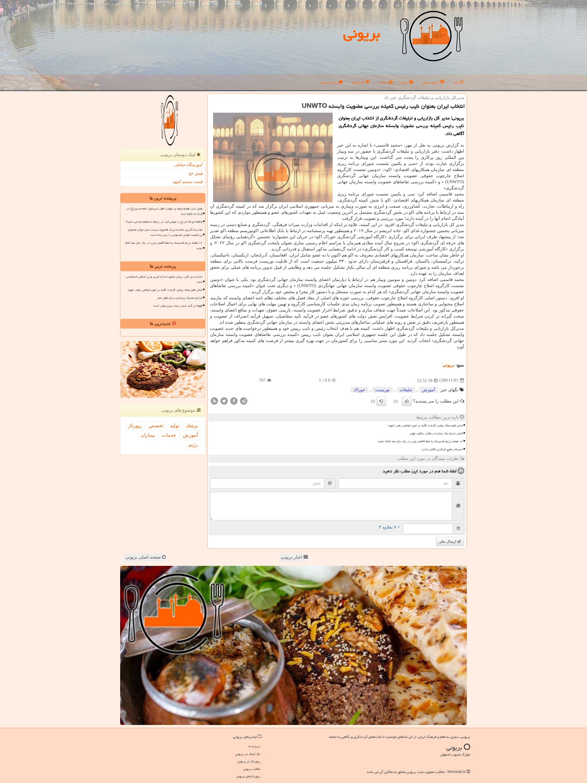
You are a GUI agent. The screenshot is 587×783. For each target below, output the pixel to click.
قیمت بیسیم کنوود (187, 181)
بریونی (361, 33)
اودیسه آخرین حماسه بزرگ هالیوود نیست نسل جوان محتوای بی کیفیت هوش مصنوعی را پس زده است (165, 232)
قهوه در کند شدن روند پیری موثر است (177, 306)
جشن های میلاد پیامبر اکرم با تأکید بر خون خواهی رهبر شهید (425, 425)
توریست (382, 390)
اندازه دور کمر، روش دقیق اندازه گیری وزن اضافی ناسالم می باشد (164, 279)
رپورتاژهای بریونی (248, 776)
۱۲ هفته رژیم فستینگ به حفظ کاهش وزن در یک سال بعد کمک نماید (420, 441)
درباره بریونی (329, 82)
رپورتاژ (135, 425)
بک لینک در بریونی (247, 754)
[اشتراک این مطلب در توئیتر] (224, 400)
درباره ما (254, 746)
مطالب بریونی (251, 769)
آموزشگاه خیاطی (188, 164)
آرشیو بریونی (431, 82)
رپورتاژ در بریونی (248, 761)
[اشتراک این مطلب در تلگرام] (243, 400)
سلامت (384, 82)
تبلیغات (406, 390)
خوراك (359, 390)
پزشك (192, 425)
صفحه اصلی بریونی (143, 557)
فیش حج (196, 173)
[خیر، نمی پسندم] (381, 401)
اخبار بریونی (292, 557)
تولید (174, 425)
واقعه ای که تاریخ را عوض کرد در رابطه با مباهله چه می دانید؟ (164, 222)
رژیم (405, 82)
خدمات (169, 435)
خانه (456, 82)
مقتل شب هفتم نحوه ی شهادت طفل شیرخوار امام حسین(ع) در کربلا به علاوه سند (164, 211)
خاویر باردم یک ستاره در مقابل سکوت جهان (436, 433)
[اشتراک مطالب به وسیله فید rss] (214, 400)
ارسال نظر (448, 541)
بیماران (148, 435)
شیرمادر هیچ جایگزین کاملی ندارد (442, 449)
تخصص (156, 425)
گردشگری (359, 82)
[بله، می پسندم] (407, 401)
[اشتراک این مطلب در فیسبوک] (234, 400)
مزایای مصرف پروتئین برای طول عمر (179, 298)
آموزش (428, 390)
